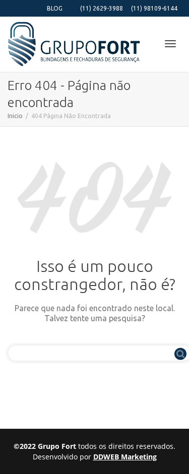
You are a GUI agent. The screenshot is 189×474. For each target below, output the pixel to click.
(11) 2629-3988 (101, 8)
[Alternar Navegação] (170, 43)
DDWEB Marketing (125, 456)
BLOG (54, 8)
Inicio (15, 116)
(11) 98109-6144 (154, 8)
